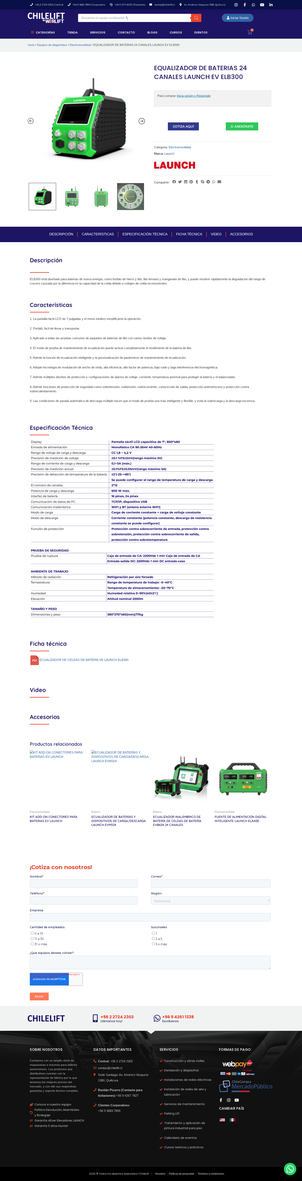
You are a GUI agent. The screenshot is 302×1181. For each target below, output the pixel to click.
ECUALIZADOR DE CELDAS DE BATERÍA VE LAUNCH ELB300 (83, 660)
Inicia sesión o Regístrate (194, 96)
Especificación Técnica (144, 234)
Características (98, 234)
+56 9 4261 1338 (178, 1017)
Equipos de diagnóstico (52, 44)
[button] (174, 182)
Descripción (61, 234)
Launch (169, 153)
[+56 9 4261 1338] (157, 1018)
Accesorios (241, 234)
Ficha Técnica (189, 234)
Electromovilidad (80, 44)
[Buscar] (196, 18)
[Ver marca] (174, 164)
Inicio (31, 44)
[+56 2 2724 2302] (95, 1018)
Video (216, 234)
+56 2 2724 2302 (117, 1017)
